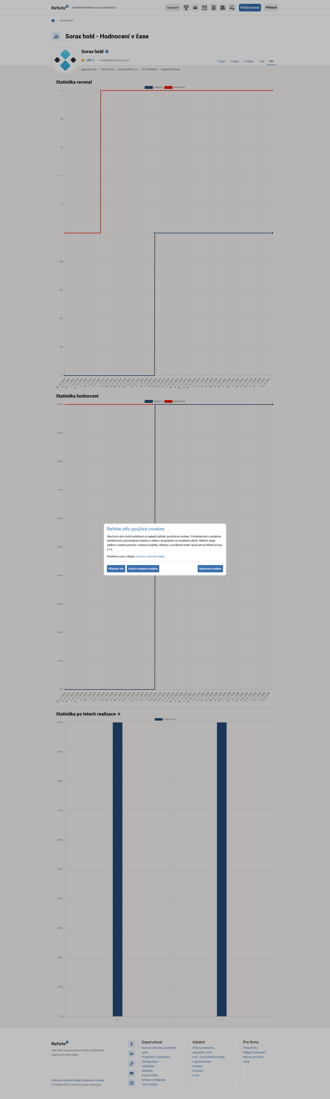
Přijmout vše (116, 568)
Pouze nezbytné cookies (143, 568)
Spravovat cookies (210, 568)
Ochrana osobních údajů (149, 556)
